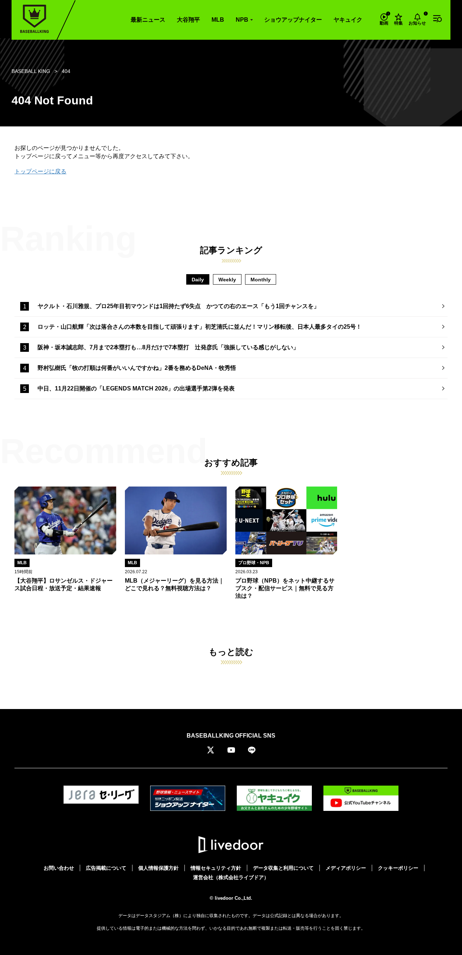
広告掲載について (106, 868)
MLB (218, 20)
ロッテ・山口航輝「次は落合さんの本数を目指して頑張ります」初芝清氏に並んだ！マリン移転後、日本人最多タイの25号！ (200, 327)
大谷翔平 (188, 20)
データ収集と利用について (283, 868)
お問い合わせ (59, 868)
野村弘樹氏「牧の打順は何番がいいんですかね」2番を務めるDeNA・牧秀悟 (137, 368)
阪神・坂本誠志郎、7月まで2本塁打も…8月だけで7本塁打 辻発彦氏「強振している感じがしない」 (168, 347)
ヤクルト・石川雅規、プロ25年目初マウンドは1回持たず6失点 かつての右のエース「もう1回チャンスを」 (178, 306)
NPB (242, 20)
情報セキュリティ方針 (216, 868)
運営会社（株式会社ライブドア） (231, 877)
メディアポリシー (346, 868)
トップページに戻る (40, 171)
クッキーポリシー (398, 868)
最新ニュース (148, 20)
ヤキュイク (348, 20)
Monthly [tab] (260, 279)
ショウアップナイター (293, 20)
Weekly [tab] (227, 279)
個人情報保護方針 (158, 868)
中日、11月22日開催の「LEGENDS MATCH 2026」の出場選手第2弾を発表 (136, 388)
